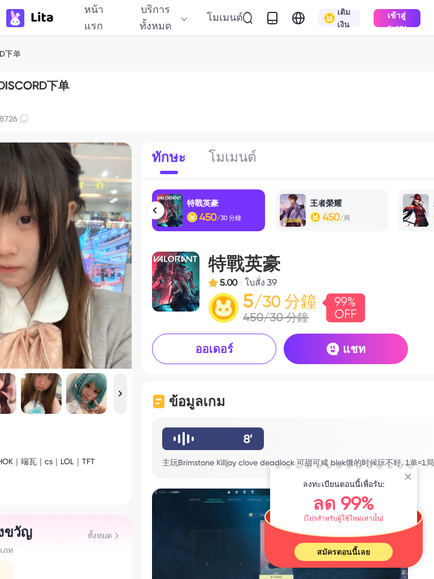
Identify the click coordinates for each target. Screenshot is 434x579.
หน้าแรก (93, 17)
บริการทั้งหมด (156, 17)
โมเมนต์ (225, 17)
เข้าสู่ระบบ (396, 19)
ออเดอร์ (214, 349)
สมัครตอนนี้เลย (343, 551)
